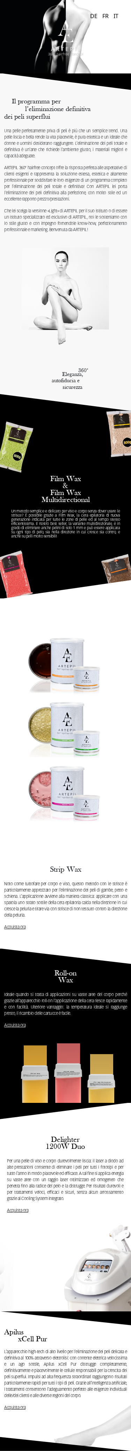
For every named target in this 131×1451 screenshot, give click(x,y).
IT (116, 16)
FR (105, 16)
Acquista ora (15, 927)
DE (93, 16)
